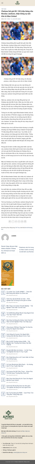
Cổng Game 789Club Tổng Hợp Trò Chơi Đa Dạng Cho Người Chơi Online (19, 328)
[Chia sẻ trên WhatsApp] (9, 221)
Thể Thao (3, 9)
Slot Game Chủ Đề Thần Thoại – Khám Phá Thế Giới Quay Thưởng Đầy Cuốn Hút (19, 372)
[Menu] (2, 3)
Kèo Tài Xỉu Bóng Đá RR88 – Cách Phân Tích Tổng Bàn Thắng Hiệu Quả (19, 393)
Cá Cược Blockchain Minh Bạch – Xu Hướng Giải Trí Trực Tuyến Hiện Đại (19, 365)
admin (19, 19)
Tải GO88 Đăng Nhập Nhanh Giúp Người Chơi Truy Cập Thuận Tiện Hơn (20, 313)
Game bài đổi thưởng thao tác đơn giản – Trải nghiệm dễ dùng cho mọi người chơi (18, 386)
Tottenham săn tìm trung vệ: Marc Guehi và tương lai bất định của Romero (26, 250)
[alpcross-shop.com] (17, 3)
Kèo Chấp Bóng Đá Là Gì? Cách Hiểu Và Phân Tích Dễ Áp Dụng (20, 358)
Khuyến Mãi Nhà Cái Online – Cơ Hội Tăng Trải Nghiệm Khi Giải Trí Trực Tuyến (19, 351)
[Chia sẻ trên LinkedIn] (25, 221)
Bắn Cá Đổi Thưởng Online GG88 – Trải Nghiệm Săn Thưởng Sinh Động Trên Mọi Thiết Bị (18, 343)
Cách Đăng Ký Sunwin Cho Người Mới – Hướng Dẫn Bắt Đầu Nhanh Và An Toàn (18, 335)
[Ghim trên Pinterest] (22, 221)
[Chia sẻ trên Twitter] (16, 221)
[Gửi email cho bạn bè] (19, 221)
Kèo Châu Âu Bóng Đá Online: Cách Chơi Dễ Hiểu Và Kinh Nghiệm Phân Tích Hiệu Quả (19, 321)
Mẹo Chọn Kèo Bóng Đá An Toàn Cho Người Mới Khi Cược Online (19, 379)
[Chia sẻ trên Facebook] (12, 221)
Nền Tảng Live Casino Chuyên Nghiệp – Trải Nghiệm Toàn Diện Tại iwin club (19, 306)
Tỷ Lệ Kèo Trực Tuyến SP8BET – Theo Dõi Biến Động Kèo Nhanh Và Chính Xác (19, 292)
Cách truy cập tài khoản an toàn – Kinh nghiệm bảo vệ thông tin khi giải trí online (18, 299)
